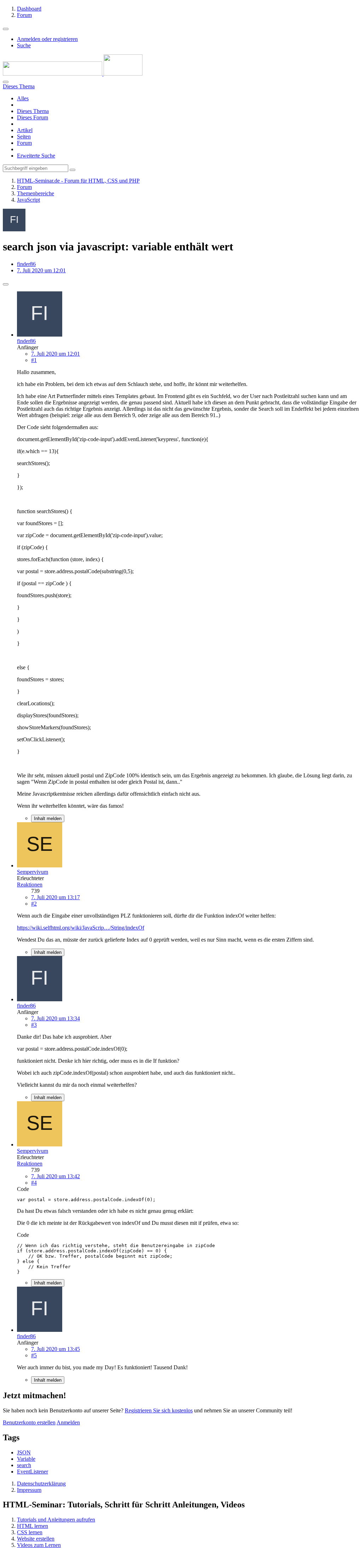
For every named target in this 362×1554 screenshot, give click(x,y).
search (24, 1465)
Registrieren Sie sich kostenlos (159, 1410)
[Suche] (5, 82)
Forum (24, 143)
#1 (34, 360)
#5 (34, 1355)
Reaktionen (29, 885)
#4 (34, 1183)
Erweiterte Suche (36, 156)
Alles (23, 98)
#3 (34, 1025)
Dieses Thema (33, 111)
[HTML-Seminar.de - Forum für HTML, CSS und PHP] (72, 74)
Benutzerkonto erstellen (29, 1422)
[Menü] (5, 29)
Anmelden (68, 1422)
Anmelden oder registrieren (47, 39)
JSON (24, 1452)
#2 (34, 904)
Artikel (25, 130)
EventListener (32, 1472)
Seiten (24, 137)
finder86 (26, 264)
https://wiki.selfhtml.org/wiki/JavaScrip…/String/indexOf (80, 928)
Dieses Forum (32, 117)
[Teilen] (5, 284)
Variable (26, 1459)
